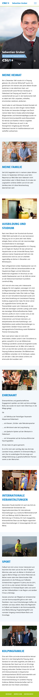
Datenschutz (28, 694)
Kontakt (9, 694)
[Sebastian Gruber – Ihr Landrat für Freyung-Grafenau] (5, 3)
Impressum (18, 694)
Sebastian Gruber (19, 3)
